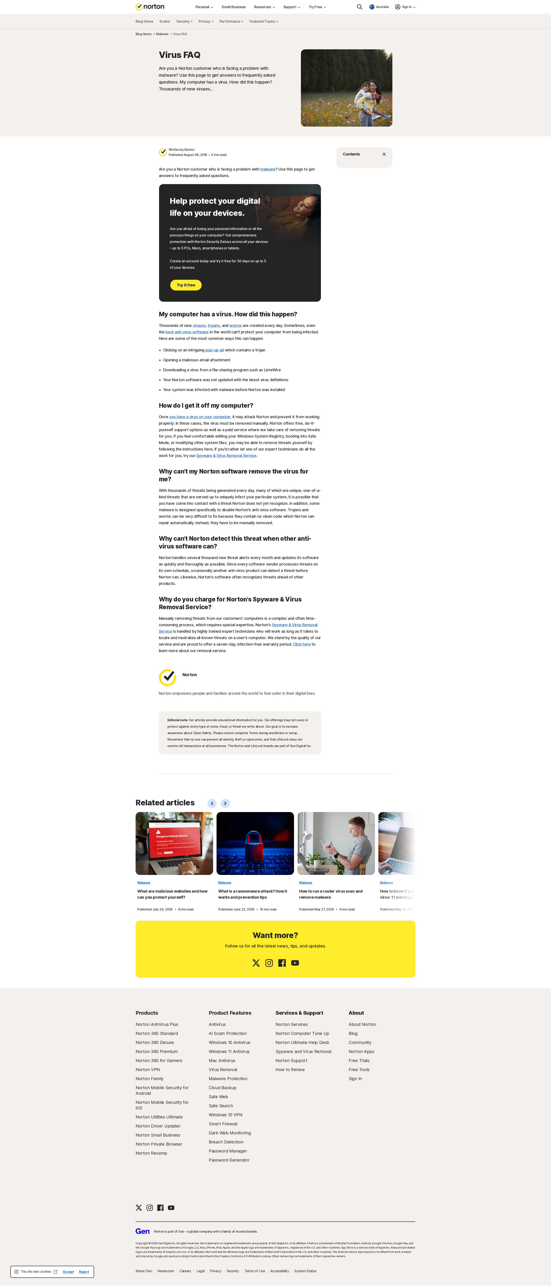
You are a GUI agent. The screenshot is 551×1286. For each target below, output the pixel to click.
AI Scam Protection (228, 1033)
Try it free (186, 285)
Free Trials (359, 1060)
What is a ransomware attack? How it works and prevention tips (252, 894)
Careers (185, 1271)
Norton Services (292, 1024)
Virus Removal (223, 1069)
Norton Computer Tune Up (302, 1033)
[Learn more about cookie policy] (55, 1271)
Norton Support (291, 1060)
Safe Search (221, 1105)
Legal (201, 1271)
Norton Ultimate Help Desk (302, 1042)
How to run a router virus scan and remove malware (331, 894)
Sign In (355, 1078)
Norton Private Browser (159, 1144)
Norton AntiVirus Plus (157, 1024)
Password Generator (229, 1160)
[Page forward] (225, 803)
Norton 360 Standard (157, 1033)
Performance (230, 21)
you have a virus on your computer (199, 417)
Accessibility (279, 1271)
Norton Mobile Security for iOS (162, 1105)
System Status (305, 1271)
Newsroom (165, 1271)
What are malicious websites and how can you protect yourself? (172, 894)
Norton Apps (361, 1051)
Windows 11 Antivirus (229, 1051)
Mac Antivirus (222, 1060)
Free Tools (359, 1069)
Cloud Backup (222, 1087)
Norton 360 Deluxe (155, 1042)
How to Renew (290, 1069)
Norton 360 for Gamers (159, 1060)
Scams (164, 21)
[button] (364, 154)
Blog (353, 1033)
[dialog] (52, 1272)
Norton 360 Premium (157, 1051)
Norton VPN (148, 1069)
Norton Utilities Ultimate (159, 1117)
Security (183, 21)
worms (235, 325)
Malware (143, 882)
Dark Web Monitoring (230, 1132)
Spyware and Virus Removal (303, 1051)
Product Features (230, 1013)
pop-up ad (215, 350)
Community (360, 1042)
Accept (68, 1272)
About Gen (144, 1271)
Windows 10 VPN (225, 1114)
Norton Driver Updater (158, 1126)
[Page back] (212, 803)
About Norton (362, 1024)
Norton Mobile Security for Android (162, 1090)
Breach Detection (226, 1142)
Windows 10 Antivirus (229, 1042)
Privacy (205, 21)
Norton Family (150, 1078)
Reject (84, 1272)
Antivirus (217, 1024)
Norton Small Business (158, 1135)
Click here (302, 644)
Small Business (234, 7)
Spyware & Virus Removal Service (226, 455)
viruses (199, 325)
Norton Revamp (151, 1153)
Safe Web (218, 1096)
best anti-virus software (187, 332)
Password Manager (228, 1151)
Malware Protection (228, 1078)
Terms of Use (254, 1271)
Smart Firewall (223, 1123)
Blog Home (144, 21)
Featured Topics (262, 21)
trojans (214, 325)
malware (268, 169)
